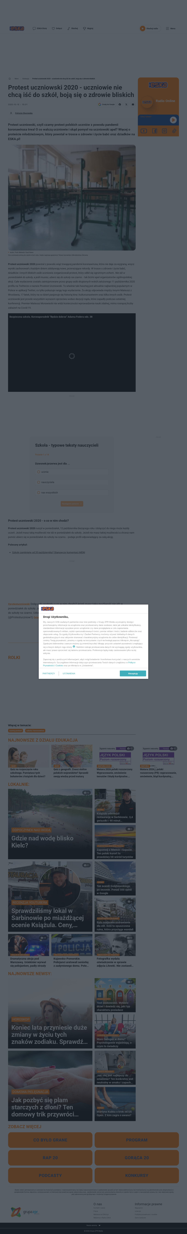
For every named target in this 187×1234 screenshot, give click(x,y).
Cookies (59, 665)
